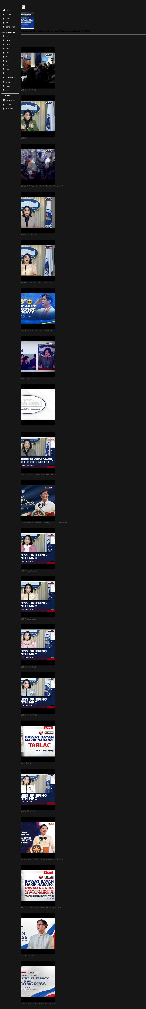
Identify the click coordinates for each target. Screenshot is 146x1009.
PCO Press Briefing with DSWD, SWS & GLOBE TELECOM (26, 282)
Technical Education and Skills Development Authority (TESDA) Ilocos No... (34, 523)
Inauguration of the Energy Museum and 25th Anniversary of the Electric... (34, 859)
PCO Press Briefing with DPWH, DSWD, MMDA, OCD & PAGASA (28, 475)
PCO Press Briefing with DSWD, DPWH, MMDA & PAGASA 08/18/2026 (31, 186)
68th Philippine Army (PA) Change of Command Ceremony (26, 330)
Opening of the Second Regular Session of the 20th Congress (28, 1003)
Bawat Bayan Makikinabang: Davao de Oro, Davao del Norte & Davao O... (32, 907)
